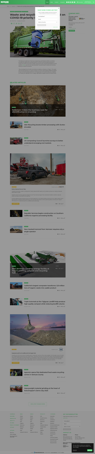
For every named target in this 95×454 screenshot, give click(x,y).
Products (56, 2)
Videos (51, 2)
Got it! (89, 450)
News (47, 2)
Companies (62, 2)
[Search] (93, 2)
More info (75, 450)
